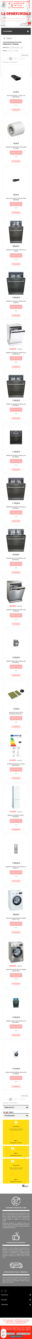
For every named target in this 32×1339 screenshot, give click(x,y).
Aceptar (8, 1333)
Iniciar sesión (23, 25)
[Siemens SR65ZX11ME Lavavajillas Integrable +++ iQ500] (16, 1003)
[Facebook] (2, 1291)
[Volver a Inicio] (4, 38)
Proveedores (10, 1115)
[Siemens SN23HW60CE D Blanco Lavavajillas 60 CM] (16, 746)
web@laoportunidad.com (17, 7)
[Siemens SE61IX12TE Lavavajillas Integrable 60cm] (16, 540)
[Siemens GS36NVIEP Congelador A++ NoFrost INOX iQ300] (16, 848)
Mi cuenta (4, 1300)
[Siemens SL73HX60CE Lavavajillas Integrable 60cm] (16, 386)
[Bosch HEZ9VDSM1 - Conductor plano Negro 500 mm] (16, 77)
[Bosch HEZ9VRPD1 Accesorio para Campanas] (16, 180)
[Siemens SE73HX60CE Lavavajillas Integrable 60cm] (16, 489)
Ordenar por (6, 47)
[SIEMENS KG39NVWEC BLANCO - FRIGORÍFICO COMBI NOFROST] (16, 797)
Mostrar (5, 50)
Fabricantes (9, 1107)
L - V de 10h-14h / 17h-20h (17, 3)
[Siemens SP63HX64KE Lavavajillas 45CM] (16, 232)
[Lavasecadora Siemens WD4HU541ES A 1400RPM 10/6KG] (16, 1054)
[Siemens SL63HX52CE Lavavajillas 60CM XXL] (16, 283)
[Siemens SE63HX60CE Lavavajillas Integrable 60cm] (16, 437)
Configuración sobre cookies (16, 1336)
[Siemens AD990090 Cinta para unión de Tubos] (16, 129)
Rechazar (23, 1333)
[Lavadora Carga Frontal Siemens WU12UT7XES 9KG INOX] (16, 951)
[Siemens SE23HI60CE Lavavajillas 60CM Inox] (16, 591)
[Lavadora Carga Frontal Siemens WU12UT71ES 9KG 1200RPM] (16, 900)
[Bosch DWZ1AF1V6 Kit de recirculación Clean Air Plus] (16, 694)
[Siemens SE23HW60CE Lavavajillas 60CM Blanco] (16, 334)
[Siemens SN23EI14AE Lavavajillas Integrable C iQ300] (16, 643)
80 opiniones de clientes (16, 1142)
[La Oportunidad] (16, 13)
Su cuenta (23, 23)
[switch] (3, 1335)
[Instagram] (6, 1291)
